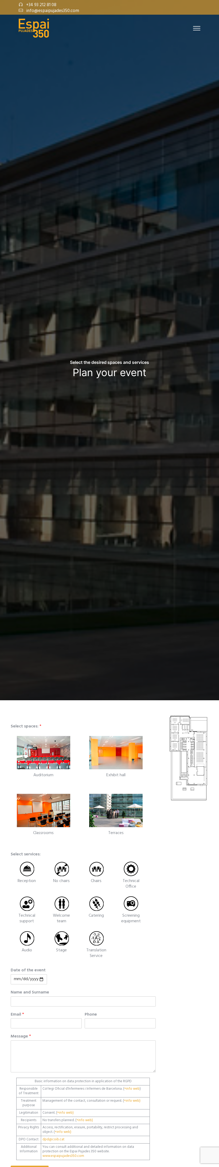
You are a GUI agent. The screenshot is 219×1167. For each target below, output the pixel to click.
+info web (132, 1089)
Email (17, 1014)
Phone (91, 1014)
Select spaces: (26, 726)
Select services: (26, 854)
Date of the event (28, 970)
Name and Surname (30, 992)
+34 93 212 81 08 (41, 5)
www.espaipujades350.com (63, 1156)
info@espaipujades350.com (52, 11)
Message (21, 1036)
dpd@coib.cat (53, 1139)
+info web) (132, 1101)
